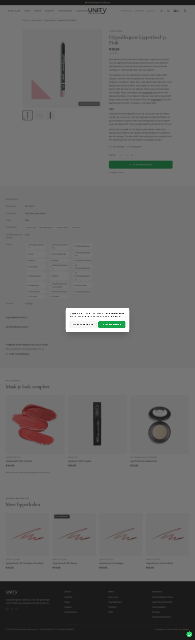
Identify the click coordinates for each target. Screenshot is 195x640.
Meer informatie (113, 316)
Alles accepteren (112, 324)
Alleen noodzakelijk (83, 324)
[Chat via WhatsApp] (189, 634)
